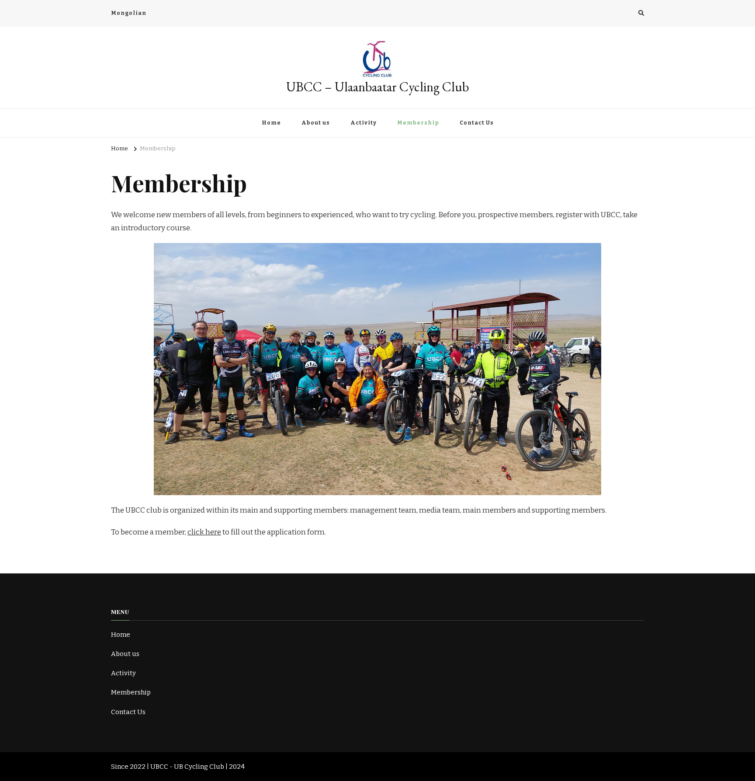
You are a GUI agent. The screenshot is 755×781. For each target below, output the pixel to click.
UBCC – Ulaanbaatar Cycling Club (377, 86)
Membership (418, 123)
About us (315, 123)
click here (204, 532)
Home (271, 123)
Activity (363, 123)
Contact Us (477, 123)
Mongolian (128, 13)
